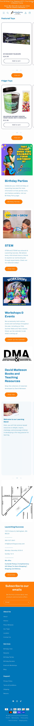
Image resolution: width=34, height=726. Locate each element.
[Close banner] (32, 2)
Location (6, 633)
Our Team (6, 629)
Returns (6, 693)
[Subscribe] (28, 602)
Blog (4, 669)
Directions (11, 575)
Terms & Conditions (9, 685)
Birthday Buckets (9, 661)
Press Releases (8, 625)
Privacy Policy (7, 681)
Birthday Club (7, 649)
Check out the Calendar (16, 339)
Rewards (6, 653)
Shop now (11, 269)
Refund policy (15, 717)
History (5, 621)
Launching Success (16, 715)
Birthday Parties (14, 202)
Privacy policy (24, 717)
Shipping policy (23, 720)
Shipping (6, 689)
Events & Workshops (10, 665)
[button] (4, 13)
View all (17, 75)
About (5, 616)
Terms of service (13, 720)
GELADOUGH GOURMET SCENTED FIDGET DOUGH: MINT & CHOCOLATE (14, 117)
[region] (17, 2)
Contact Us (7, 637)
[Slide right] (21, 70)
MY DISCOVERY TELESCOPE (12, 54)
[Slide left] (13, 70)
